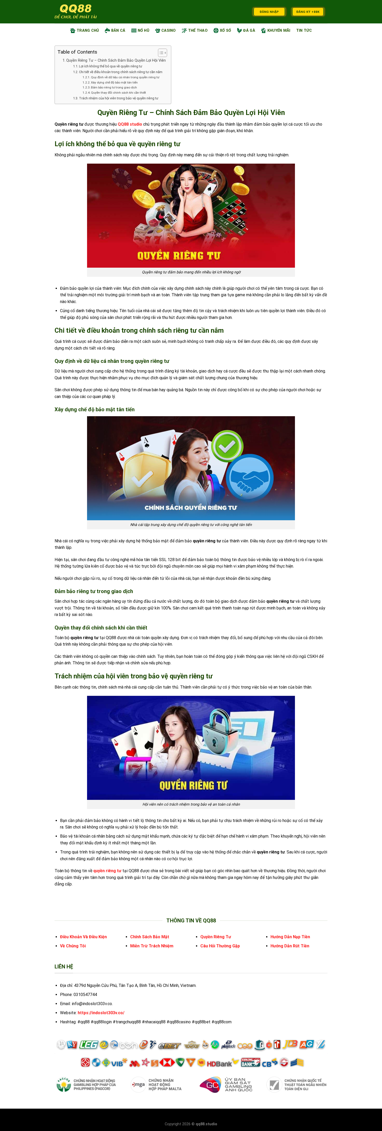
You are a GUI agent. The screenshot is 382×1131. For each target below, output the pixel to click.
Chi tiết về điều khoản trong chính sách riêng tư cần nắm (120, 72)
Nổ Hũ (143, 30)
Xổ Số (225, 30)
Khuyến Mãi (279, 30)
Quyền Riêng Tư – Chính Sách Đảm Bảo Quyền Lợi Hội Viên (116, 60)
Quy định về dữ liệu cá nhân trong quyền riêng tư (125, 77)
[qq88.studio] (76, 11)
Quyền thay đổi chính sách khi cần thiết (118, 92)
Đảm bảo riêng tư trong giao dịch (114, 87)
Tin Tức (304, 30)
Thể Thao (198, 30)
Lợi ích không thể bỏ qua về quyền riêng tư (110, 66)
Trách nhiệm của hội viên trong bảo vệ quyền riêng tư (118, 98)
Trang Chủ (88, 30)
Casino (168, 30)
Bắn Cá (118, 30)
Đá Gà (249, 30)
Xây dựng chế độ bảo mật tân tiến (114, 82)
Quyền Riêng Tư (215, 936)
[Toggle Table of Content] (160, 52)
